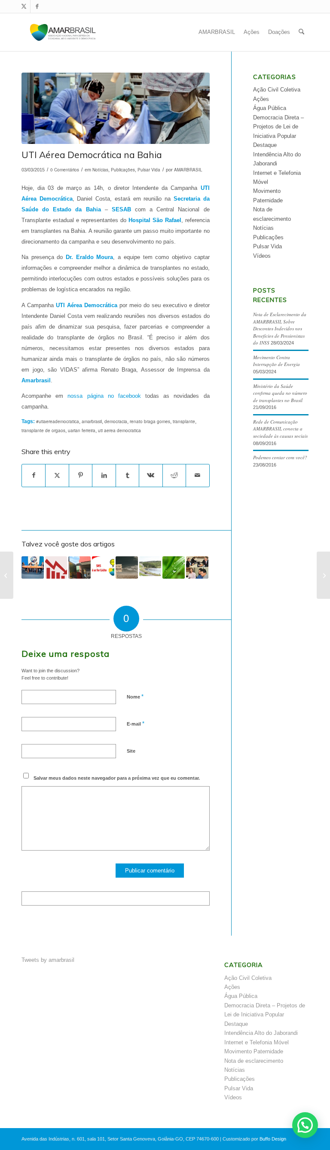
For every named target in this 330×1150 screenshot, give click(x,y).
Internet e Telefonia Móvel (256, 1042)
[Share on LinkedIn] (103, 475)
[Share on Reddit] (174, 475)
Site (131, 750)
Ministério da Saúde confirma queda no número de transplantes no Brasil (280, 393)
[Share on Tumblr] (127, 475)
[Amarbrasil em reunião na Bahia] (323, 575)
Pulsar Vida (149, 170)
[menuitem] (216, 32)
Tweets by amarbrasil (47, 960)
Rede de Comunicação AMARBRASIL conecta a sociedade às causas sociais (280, 428)
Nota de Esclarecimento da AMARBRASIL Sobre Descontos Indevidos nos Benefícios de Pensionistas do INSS (279, 328)
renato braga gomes (150, 421)
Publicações (123, 170)
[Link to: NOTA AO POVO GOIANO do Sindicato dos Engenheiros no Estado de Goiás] (127, 567)
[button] (305, 1125)
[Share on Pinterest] (80, 475)
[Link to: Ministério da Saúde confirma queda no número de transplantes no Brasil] (56, 567)
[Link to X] (24, 6)
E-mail (135, 723)
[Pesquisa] (301, 32)
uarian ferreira (81, 430)
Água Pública (269, 108)
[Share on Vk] (150, 475)
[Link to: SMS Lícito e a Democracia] (103, 567)
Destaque (265, 145)
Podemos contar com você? (280, 457)
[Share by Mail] (197, 475)
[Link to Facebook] (37, 6)
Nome (135, 696)
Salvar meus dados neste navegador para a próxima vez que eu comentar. (117, 778)
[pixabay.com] (115, 108)
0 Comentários (64, 170)
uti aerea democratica (119, 430)
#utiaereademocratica (57, 421)
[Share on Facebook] (33, 475)
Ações (261, 99)
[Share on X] (57, 475)
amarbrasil (92, 421)
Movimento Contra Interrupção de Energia (276, 361)
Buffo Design (273, 1138)
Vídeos (262, 256)
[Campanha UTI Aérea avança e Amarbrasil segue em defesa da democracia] (6, 575)
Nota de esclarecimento (253, 1061)
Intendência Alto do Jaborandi (261, 1033)
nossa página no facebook (102, 396)
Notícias (100, 170)
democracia (115, 421)
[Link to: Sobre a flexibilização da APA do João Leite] (173, 567)
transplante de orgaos (43, 430)
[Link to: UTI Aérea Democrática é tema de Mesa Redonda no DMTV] (32, 567)
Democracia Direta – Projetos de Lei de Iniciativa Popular (278, 126)
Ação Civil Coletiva (276, 89)
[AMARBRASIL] (62, 32)
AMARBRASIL (188, 170)
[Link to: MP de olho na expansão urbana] (150, 566)
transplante (184, 421)
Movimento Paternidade (253, 1051)
